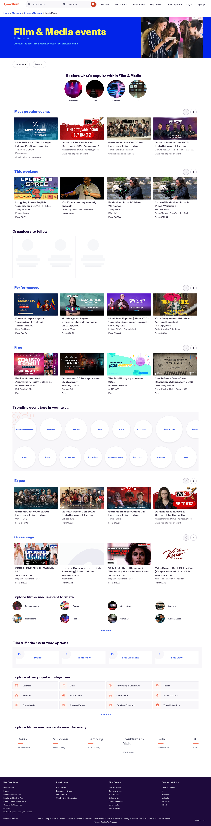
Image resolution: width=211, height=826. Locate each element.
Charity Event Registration (66, 797)
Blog (47, 818)
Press (70, 818)
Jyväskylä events (116, 801)
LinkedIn (165, 797)
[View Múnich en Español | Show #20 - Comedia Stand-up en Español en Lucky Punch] (129, 304)
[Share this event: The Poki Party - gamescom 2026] (147, 371)
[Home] (11, 4)
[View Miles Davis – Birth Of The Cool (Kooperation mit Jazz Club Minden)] (175, 554)
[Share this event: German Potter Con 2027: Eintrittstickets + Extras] (100, 504)
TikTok (164, 804)
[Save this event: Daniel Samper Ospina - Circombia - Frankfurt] (47, 311)
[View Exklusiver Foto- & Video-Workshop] (129, 188)
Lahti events (114, 804)
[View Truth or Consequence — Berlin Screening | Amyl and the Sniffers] (82, 554)
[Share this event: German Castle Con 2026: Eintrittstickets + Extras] (54, 504)
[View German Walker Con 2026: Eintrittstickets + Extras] (129, 128)
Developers (99, 818)
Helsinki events (115, 787)
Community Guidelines (12, 804)
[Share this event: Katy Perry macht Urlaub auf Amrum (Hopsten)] (193, 311)
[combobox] (78, 4)
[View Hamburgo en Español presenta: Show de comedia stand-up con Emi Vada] (82, 304)
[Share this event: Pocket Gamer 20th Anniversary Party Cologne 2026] (54, 371)
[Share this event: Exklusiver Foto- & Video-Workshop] (147, 195)
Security (88, 818)
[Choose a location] (64, 4)
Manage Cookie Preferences (105, 822)
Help (54, 818)
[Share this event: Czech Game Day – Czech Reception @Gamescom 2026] (193, 371)
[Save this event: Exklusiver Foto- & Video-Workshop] (140, 195)
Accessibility (137, 818)
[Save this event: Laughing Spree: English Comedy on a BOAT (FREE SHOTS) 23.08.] (47, 195)
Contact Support (168, 787)
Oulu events (114, 797)
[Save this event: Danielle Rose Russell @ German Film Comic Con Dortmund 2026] (186, 504)
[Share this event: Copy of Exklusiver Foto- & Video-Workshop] (193, 195)
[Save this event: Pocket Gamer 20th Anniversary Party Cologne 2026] (47, 371)
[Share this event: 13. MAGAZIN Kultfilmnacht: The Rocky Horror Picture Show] (147, 561)
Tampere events (115, 791)
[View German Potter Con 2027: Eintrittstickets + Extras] (82, 498)
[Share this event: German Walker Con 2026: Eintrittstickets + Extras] (147, 135)
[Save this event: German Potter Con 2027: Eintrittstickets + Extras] (93, 504)
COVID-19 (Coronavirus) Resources (17, 811)
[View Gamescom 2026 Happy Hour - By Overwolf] (82, 364)
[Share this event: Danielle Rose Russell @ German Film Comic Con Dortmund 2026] (193, 504)
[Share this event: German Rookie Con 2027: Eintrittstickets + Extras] (193, 135)
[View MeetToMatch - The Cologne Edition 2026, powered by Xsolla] (36, 128)
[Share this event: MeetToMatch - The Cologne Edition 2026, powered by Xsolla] (54, 135)
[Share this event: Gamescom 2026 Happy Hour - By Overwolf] (100, 371)
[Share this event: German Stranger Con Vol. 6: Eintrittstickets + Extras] (147, 504)
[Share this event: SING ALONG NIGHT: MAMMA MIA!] (54, 561)
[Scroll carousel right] (193, 112)
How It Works (8, 787)
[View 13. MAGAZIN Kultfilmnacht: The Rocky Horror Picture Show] (129, 554)
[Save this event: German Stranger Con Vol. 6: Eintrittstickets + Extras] (140, 504)
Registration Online (64, 791)
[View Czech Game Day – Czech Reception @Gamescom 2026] (175, 364)
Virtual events (114, 808)
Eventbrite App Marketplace (14, 801)
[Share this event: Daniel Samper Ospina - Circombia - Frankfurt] (54, 311)
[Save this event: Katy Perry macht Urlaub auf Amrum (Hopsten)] (186, 311)
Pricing (6, 791)
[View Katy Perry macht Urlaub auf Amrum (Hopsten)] (175, 304)
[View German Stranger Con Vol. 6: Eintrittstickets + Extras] (129, 498)
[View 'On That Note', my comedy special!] (82, 188)
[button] (156, 4)
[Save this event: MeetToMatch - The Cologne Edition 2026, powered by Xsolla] (47, 135)
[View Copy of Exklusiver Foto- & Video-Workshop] (175, 188)
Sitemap (6, 808)
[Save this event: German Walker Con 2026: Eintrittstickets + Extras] (140, 135)
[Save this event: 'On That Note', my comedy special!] (93, 195)
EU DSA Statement (162, 818)
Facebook (166, 794)
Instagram (166, 801)
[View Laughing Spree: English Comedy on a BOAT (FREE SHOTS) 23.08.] (36, 188)
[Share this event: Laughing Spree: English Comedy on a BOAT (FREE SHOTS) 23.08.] (54, 195)
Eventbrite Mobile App (12, 794)
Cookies (148, 818)
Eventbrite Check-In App (13, 797)
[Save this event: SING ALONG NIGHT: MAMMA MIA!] (47, 561)
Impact (79, 818)
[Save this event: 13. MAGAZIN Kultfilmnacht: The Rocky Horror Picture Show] (140, 561)
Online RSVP (61, 794)
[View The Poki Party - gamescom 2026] (129, 364)
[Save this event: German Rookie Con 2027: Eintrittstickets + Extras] (186, 135)
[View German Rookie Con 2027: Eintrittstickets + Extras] (175, 128)
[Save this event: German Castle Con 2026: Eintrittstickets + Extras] (47, 504)
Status (109, 818)
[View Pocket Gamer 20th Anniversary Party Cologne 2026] (36, 364)
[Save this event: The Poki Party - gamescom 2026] (140, 371)
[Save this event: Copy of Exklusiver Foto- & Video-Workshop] (186, 195)
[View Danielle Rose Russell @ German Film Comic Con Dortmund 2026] (175, 498)
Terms (117, 818)
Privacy (126, 818)
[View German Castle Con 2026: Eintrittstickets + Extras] (36, 498)
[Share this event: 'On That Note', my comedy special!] (100, 195)
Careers (62, 818)
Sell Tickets (61, 787)
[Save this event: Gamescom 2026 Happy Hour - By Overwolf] (93, 371)
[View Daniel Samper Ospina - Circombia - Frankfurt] (36, 304)
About (40, 818)
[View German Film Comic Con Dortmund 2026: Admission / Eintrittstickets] (82, 128)
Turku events (114, 794)
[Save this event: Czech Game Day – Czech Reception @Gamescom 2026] (186, 371)
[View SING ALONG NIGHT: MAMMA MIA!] (36, 554)
